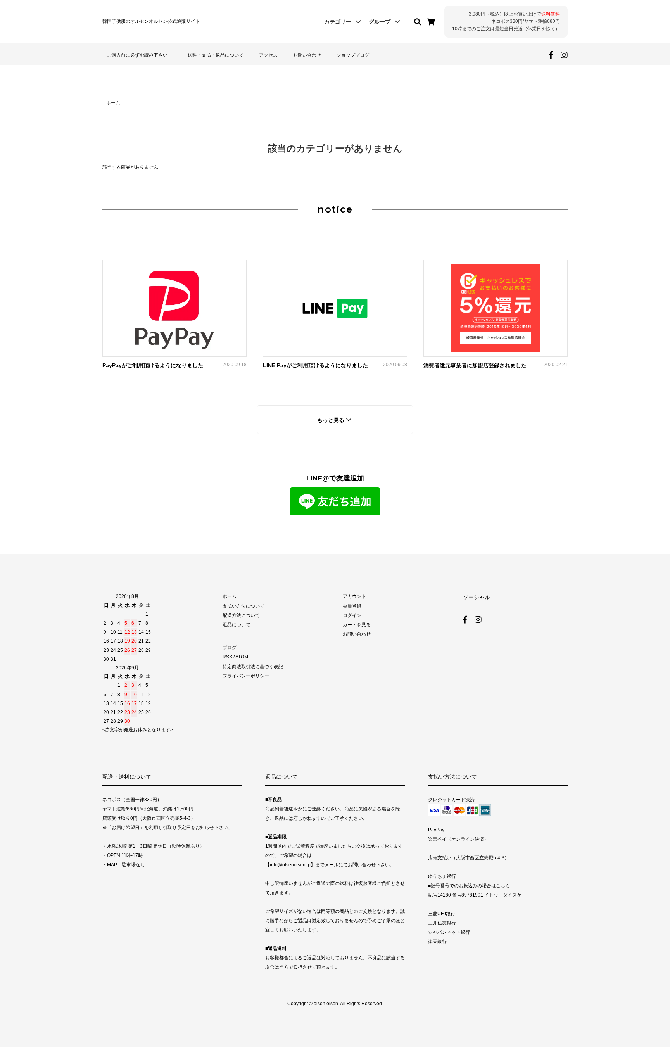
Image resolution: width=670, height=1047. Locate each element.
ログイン (352, 615)
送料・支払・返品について (215, 55)
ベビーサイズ (475, 71)
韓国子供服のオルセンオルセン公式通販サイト (151, 21)
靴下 (115, 80)
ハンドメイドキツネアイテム (378, 80)
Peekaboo (239, 71)
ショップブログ (353, 55)
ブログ (230, 647)
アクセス (268, 55)
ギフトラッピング (364, 88)
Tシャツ (469, 80)
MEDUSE (237, 88)
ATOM (241, 657)
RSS (227, 657)
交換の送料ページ (480, 88)
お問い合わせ (307, 55)
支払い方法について (243, 606)
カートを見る (357, 624)
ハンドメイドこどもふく (140, 88)
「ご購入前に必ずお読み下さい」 (137, 55)
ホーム (113, 102)
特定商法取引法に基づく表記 (253, 666)
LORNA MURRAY (132, 71)
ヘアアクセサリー (248, 80)
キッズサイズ (359, 71)
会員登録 (352, 606)
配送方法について (241, 615)
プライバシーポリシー (246, 676)
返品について (236, 624)
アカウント (354, 596)
